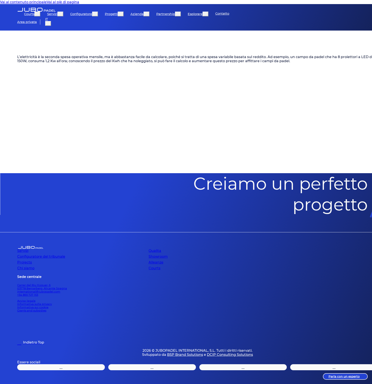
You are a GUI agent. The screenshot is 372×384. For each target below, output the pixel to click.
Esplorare (195, 14)
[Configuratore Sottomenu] (95, 14)
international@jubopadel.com (38, 291)
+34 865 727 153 (27, 294)
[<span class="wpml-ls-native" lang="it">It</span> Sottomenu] (48, 23)
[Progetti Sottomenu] (121, 14)
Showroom (158, 256)
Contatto (222, 13)
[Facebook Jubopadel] (152, 367)
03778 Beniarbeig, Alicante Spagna (42, 288)
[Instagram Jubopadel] (61, 367)
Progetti (111, 14)
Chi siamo (25, 268)
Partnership (165, 14)
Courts (29, 14)
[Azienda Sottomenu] (146, 14)
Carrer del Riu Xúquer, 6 (34, 285)
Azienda (137, 14)
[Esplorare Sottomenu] (205, 14)
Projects (24, 262)
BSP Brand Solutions (185, 355)
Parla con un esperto (344, 376)
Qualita (155, 251)
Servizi (52, 14)
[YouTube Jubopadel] (243, 367)
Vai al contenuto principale (23, 2)
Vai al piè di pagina (63, 2)
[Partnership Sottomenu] (178, 14)
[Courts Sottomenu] (37, 14)
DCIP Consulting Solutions (230, 355)
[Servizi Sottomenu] (60, 14)
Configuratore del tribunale (41, 256)
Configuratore (81, 14)
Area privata (27, 22)
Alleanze (156, 262)
